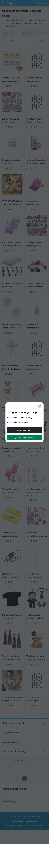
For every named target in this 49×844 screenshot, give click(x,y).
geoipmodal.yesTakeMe (24, 437)
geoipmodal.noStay (24, 430)
